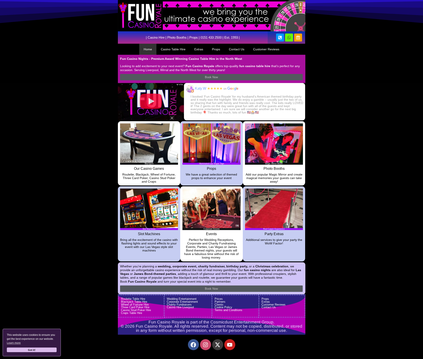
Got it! (31, 350)
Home (148, 49)
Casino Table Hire (173, 49)
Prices (219, 298)
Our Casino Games (149, 168)
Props (193, 37)
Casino (153, 37)
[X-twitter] (217, 344)
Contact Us (236, 49)
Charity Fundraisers (179, 304)
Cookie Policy (223, 307)
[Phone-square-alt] (280, 38)
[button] (151, 101)
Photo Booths (177, 37)
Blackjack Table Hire (134, 301)
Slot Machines (149, 234)
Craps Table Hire (131, 313)
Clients (219, 304)
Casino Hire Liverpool (180, 307)
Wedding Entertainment (182, 298)
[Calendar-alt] (298, 38)
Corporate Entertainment (182, 301)
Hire (161, 37)
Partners (220, 301)
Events (211, 234)
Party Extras (274, 234)
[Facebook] (193, 344)
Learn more (14, 342)
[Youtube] (229, 344)
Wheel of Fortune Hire (135, 304)
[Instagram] (205, 344)
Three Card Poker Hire (135, 307)
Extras (198, 49)
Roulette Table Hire (133, 298)
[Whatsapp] (289, 38)
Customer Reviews (266, 49)
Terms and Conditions (228, 310)
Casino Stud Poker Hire (136, 310)
